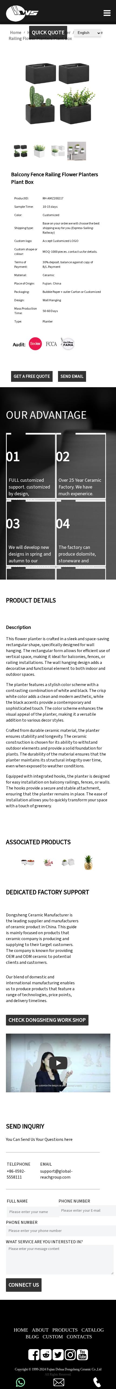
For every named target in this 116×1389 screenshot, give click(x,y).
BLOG (32, 1336)
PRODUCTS (65, 1330)
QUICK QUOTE (48, 32)
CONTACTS (79, 1336)
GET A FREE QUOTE (32, 376)
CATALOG (92, 1330)
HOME (21, 1330)
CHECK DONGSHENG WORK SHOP (47, 1020)
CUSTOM (53, 1336)
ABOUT (40, 1330)
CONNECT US (24, 1285)
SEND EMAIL (72, 376)
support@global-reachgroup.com (56, 1174)
